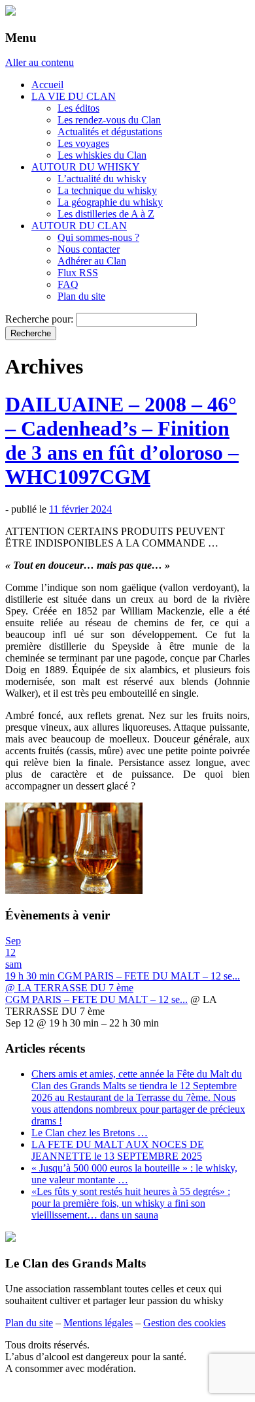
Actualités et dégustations (110, 131)
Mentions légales (98, 1322)
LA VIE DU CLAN (73, 96)
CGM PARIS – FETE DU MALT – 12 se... (96, 999)
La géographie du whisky (110, 202)
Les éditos (78, 108)
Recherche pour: (39, 319)
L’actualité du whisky (102, 178)
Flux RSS (78, 272)
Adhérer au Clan (92, 260)
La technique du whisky (107, 190)
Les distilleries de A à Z (106, 213)
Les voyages (83, 143)
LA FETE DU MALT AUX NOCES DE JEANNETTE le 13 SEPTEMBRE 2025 (117, 1150)
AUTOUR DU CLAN (79, 225)
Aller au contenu (39, 62)
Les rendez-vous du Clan (109, 119)
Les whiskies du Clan (102, 155)
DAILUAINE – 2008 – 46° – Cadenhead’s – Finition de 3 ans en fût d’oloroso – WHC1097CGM (122, 440)
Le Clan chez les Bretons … (89, 1132)
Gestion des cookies (184, 1322)
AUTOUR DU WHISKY (85, 166)
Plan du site (81, 296)
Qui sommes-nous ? (98, 237)
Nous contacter (89, 249)
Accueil (47, 84)
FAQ (68, 284)
